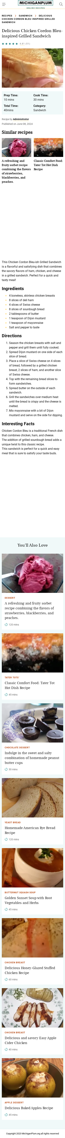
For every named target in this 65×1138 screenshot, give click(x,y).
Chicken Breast (15, 962)
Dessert (10, 598)
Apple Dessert (14, 1102)
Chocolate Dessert (17, 747)
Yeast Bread (13, 822)
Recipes (7, 15)
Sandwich (25, 15)
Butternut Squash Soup (20, 892)
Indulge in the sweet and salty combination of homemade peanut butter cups (32, 757)
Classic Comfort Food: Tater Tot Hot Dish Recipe (48, 165)
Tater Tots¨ (12, 677)
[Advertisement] (32, 222)
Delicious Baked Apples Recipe (29, 1108)
